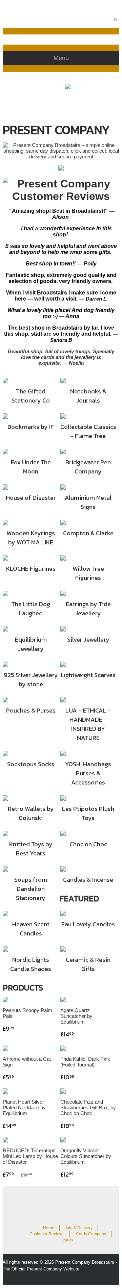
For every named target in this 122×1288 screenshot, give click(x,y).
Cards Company (91, 1234)
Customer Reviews (46, 1234)
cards (68, 1240)
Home (48, 1228)
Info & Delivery (79, 1228)
